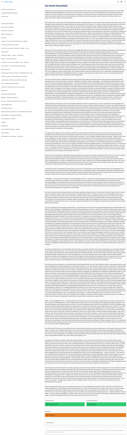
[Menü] (2, 2)
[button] (22, 23)
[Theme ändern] (118, 2)
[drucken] (121, 2)
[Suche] (125, 2)
